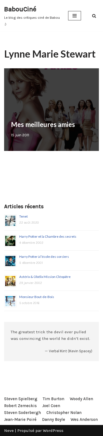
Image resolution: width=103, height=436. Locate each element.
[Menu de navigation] (74, 15)
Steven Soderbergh (22, 412)
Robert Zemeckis (20, 405)
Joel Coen (51, 405)
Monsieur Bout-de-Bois (36, 297)
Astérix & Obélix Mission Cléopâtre (45, 277)
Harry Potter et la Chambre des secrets (47, 236)
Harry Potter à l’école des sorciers (44, 256)
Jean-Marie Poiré (20, 419)
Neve (9, 430)
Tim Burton (53, 398)
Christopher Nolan (64, 412)
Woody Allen (81, 398)
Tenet (23, 216)
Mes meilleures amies (43, 124)
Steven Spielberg (20, 398)
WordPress (53, 430)
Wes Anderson (84, 419)
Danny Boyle (53, 419)
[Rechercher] (94, 16)
